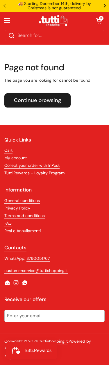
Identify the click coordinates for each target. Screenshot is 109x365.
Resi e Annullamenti (22, 230)
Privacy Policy (17, 208)
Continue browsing (37, 100)
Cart (8, 150)
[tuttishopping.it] (53, 20)
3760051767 (38, 258)
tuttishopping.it (54, 341)
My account (15, 157)
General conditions (22, 200)
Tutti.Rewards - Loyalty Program (34, 173)
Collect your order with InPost (32, 165)
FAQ (8, 223)
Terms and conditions (24, 215)
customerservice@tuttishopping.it (36, 270)
